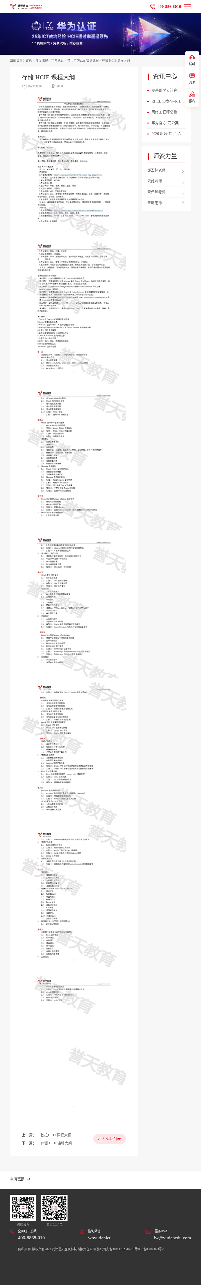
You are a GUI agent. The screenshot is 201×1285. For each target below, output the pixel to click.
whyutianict (99, 1237)
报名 (192, 101)
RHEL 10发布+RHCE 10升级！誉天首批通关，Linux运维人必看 (168, 102)
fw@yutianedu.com (172, 1237)
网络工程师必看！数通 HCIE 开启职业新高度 (168, 112)
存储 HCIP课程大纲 (56, 1143)
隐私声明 (24, 1249)
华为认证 (57, 60)
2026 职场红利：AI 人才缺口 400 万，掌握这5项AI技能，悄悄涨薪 (168, 134)
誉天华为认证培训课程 (83, 60)
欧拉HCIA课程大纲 (56, 1135)
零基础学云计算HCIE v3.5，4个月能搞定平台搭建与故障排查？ (168, 91)
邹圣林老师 (156, 170)
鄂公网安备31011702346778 (115, 1249)
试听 (192, 64)
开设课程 (41, 60)
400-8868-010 (31, 1237)
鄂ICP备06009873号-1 (150, 1249)
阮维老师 (154, 181)
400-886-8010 (169, 6)
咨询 (192, 83)
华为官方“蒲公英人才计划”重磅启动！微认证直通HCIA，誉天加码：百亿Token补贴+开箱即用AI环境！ (168, 123)
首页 (29, 60)
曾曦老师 (154, 203)
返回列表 (113, 1139)
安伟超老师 (156, 192)
